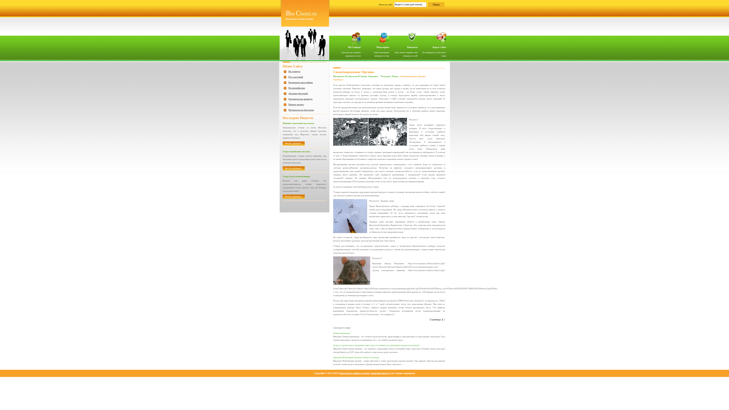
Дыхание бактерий (298, 93)
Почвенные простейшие (300, 82)
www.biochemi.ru (380, 373)
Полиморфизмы (296, 88)
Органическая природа (300, 99)
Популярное (382, 47)
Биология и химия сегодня (354, 373)
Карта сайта (439, 47)
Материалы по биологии (301, 110)
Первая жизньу (296, 104)
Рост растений (295, 77)
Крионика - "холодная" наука (383, 76)
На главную (354, 47)
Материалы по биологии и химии (350, 76)
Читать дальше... (294, 143)
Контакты (412, 47)
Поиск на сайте (386, 4)
